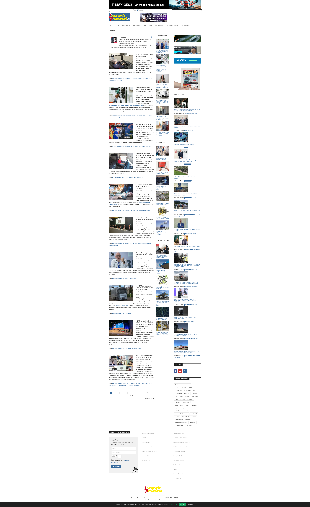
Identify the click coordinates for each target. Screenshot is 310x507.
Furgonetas (119, 80)
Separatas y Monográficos (180, 437)
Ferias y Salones (114, 245)
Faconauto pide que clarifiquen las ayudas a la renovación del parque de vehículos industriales (186, 282)
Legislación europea (180, 408)
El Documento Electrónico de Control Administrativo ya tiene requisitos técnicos (145, 155)
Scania (194, 416)
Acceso (124, 10)
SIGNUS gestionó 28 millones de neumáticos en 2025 (162, 287)
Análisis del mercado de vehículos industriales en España (186, 177)
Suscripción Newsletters (179, 451)
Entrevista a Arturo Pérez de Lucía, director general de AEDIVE (187, 230)
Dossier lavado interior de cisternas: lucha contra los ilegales (162, 158)
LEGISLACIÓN (114, 155)
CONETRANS (113, 357)
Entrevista (187, 233)
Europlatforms (128, 243)
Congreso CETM (136, 348)
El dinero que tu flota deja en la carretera (161, 318)
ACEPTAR (182, 504)
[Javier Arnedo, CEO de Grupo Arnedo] (121, 131)
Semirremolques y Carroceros (192, 355)
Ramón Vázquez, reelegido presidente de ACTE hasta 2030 (144, 254)
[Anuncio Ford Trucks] (155, 4)
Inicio (111, 25)
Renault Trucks (186, 416)
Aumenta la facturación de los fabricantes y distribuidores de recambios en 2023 (185, 160)
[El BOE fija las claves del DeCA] (121, 161)
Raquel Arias (194, 113)
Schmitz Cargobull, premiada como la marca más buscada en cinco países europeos (186, 351)
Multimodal (185, 25)
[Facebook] (175, 371)
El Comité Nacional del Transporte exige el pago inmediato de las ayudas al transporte (144, 90)
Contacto (129, 10)
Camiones (112, 80)
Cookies (175, 469)
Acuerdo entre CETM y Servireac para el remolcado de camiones (187, 126)
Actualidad (126, 25)
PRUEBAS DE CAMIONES (190, 214)
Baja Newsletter (177, 478)
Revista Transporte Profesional (149, 451)
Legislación (137, 25)
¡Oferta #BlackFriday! (178, 433)
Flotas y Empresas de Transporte (119, 125)
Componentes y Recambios (182, 393)
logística (149, 146)
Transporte (126, 117)
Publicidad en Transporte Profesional (182, 447)
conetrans (123, 383)
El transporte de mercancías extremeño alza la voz (187, 246)
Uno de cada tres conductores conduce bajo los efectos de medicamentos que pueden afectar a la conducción (161, 68)
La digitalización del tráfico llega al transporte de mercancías (144, 186)
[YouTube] (180, 371)
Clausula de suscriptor (179, 460)
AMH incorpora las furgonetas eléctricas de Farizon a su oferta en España (162, 102)
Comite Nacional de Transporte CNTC (142, 78)
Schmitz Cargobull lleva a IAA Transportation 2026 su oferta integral (162, 333)
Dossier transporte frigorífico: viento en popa (161, 188)
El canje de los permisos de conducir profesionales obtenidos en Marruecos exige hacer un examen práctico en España (187, 265)
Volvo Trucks (189, 425)
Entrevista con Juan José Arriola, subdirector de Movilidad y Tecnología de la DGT (162, 134)
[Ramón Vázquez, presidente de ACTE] (121, 260)
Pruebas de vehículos (147, 447)
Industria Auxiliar (172, 25)
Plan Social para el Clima (122, 305)
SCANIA (186, 147)
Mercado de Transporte (148, 433)
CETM (117, 25)
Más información (173, 504)
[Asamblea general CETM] (121, 328)
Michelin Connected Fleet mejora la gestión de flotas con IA (162, 256)
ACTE (112, 219)
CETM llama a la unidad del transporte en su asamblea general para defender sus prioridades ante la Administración (144, 324)
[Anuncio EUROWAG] (187, 50)
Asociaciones (116, 78)
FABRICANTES (187, 181)
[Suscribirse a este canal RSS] (152, 37)
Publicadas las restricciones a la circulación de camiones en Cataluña (185, 194)
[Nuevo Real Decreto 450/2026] (121, 192)
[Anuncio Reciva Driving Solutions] (187, 38)
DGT (125, 385)
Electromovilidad (184, 396)
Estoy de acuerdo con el (120, 461)
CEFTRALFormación (180, 387)
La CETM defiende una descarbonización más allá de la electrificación (144, 287)
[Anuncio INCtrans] (170, 17)
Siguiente (149, 393)
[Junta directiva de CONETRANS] (121, 363)
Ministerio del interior (145, 210)
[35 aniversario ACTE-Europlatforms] (121, 225)
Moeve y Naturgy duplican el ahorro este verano (162, 272)
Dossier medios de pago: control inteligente (162, 173)
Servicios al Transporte (181, 422)
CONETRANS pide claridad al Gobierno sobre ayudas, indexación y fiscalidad (144, 357)
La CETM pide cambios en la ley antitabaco (144, 55)
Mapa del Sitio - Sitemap (179, 474)
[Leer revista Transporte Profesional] (187, 79)
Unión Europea (179, 425)
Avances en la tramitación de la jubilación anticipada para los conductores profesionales (187, 109)
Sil (135, 278)
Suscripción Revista (178, 456)
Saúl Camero (191, 147)
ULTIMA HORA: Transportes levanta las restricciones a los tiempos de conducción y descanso (185, 300)
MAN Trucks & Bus (180, 411)
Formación (178, 402)
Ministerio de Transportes (116, 117)
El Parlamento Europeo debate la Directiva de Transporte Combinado (185, 334)
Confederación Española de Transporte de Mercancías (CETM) (126, 105)
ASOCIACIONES (114, 89)
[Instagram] (185, 371)
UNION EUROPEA (188, 338)
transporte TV (145, 456)
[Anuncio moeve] (187, 61)
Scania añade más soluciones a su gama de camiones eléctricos (185, 318)
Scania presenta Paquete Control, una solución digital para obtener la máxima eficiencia (186, 143)
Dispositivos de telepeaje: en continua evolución (162, 233)
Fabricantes (159, 25)
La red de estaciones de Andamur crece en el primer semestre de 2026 (162, 303)
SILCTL (121, 245)
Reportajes (148, 25)
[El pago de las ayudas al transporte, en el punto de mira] (121, 95)
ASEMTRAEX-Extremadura (190, 249)
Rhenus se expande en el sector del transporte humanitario (162, 51)
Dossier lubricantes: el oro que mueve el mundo (162, 218)
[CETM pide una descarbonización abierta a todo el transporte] (121, 293)
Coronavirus (195, 393)
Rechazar (190, 504)
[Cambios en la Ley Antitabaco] (121, 61)
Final (131, 396)
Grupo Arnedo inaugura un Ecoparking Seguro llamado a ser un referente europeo (144, 126)
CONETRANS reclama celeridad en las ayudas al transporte (162, 118)
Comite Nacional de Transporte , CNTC (142, 383)
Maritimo (189, 411)
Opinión (112, 31)
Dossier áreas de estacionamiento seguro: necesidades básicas (162, 203)
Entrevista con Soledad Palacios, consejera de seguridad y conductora (162, 86)
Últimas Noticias (146, 442)
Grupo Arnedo (135, 146)
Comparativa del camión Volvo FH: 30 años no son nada (187, 211)
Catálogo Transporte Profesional (181, 442)
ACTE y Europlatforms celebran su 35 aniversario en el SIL (144, 219)
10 (143, 393)
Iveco (187, 405)
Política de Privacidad (178, 465)
